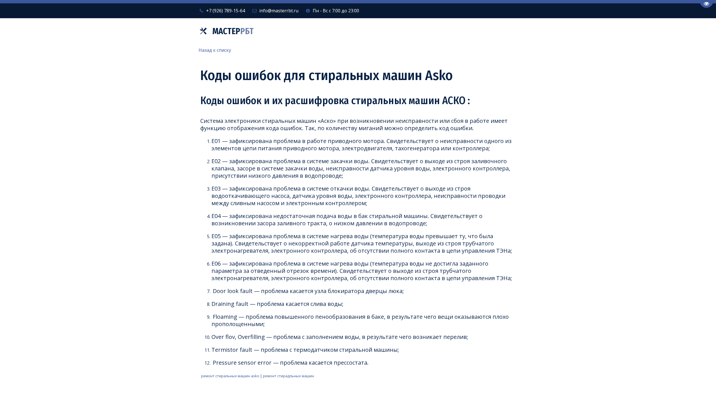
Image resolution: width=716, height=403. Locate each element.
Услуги (384, 31)
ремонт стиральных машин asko (230, 375)
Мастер (233, 31)
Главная (353, 31)
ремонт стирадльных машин (288, 375)
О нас (416, 31)
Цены (444, 31)
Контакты (475, 31)
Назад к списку (215, 50)
